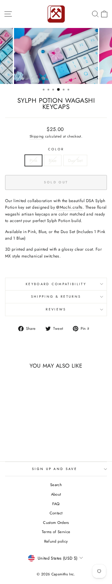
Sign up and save (54, 468)
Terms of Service (56, 532)
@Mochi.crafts (69, 207)
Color (56, 149)
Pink (33, 160)
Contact (56, 513)
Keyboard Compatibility (56, 284)
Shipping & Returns (56, 296)
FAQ (55, 504)
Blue (52, 160)
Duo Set (75, 160)
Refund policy (56, 541)
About (56, 494)
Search (56, 485)
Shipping (37, 136)
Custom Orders (56, 522)
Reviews (56, 309)
